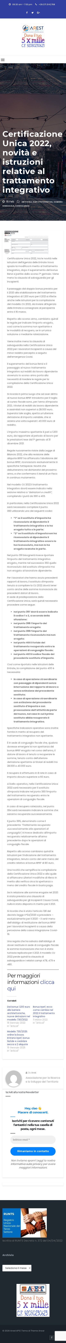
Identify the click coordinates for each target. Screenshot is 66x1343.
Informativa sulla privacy (26, 1164)
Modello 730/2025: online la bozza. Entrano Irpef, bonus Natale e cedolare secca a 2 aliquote (18, 1038)
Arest (33, 1072)
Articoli (27, 202)
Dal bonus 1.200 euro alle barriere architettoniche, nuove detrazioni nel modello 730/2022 (18, 1013)
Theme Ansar (38, 1330)
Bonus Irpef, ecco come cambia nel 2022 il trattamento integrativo (44, 1011)
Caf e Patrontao (43, 202)
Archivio (8, 1255)
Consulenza (22, 206)
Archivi (6, 1261)
